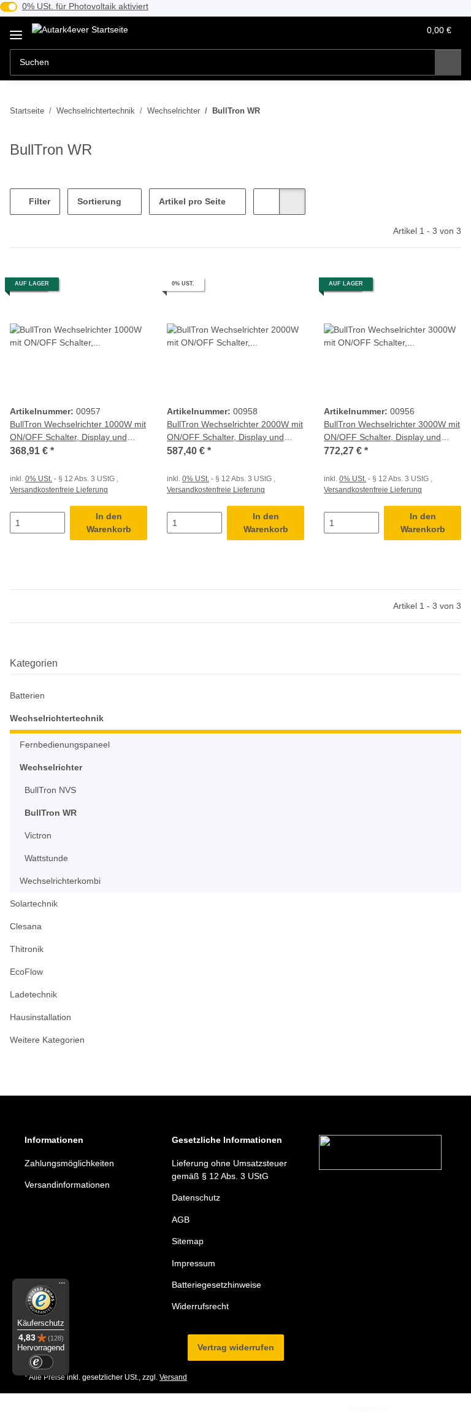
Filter (38, 201)
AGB (181, 1220)
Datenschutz (196, 1197)
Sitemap (188, 1241)
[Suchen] (448, 62)
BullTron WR (51, 813)
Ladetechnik (33, 994)
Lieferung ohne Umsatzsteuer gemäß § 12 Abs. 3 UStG (229, 1169)
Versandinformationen (67, 1185)
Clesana (26, 926)
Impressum (193, 1263)
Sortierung (99, 201)
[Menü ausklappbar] (16, 30)
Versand (173, 1377)
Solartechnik (34, 903)
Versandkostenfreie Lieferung (59, 490)
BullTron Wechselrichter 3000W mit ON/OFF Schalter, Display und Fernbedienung (392, 431)
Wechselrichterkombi (60, 881)
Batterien (27, 695)
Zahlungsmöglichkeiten (69, 1163)
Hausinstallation (40, 1017)
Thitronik (27, 949)
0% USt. (38, 478)
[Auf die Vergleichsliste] (94, 288)
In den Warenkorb (108, 522)
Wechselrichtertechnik (57, 718)
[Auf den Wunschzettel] (126, 288)
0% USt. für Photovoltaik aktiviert (85, 6)
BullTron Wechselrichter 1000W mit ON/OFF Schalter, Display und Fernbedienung (78, 431)
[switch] (41, 1362)
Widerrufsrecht (200, 1306)
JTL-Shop (405, 1408)
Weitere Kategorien (47, 1040)
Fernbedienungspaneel (65, 744)
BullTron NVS (50, 790)
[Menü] (62, 1286)
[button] (361, 30)
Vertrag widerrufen (235, 1347)
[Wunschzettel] (386, 30)
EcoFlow (26, 972)
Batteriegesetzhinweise (216, 1285)
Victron (38, 835)
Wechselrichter (51, 767)
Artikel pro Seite (192, 201)
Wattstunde (46, 858)
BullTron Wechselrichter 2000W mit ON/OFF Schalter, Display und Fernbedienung (235, 431)
